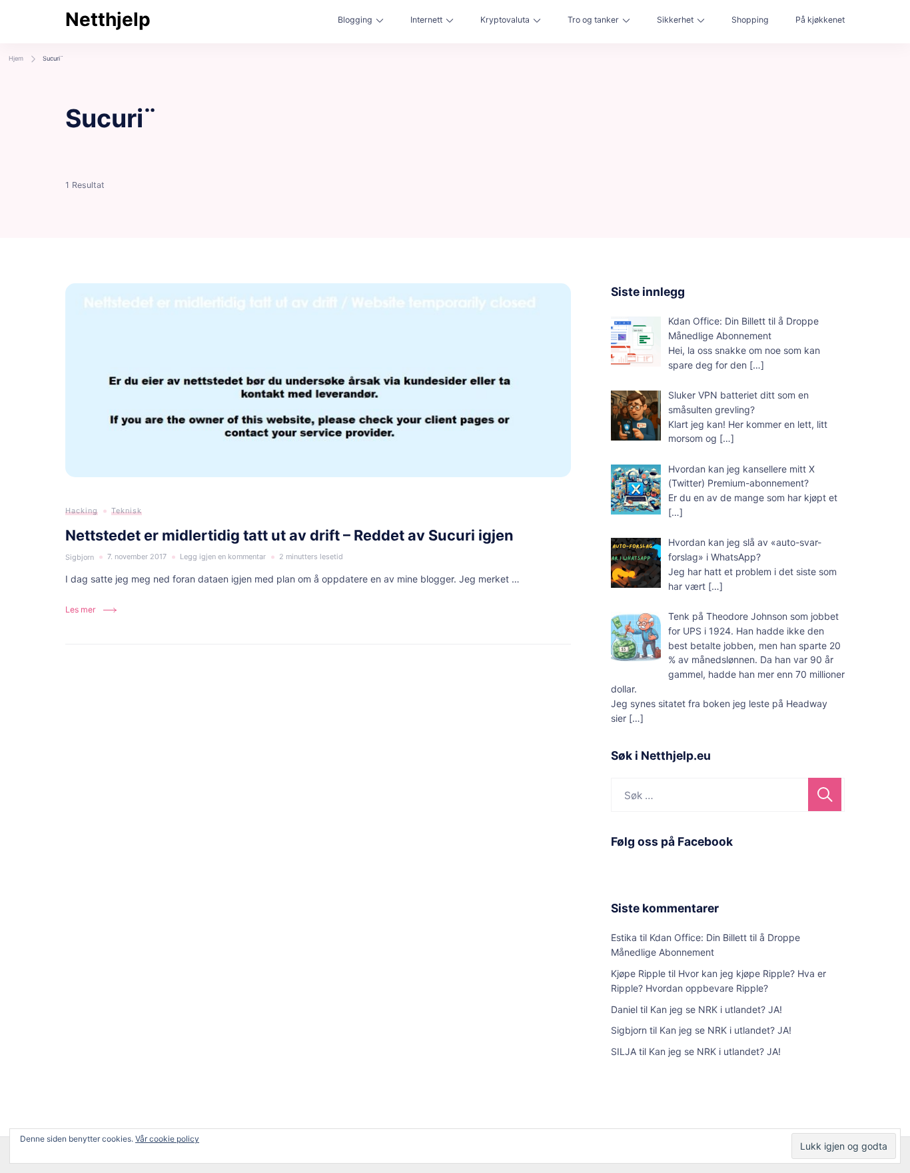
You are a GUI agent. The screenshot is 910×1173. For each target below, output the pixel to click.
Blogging (355, 20)
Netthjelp (108, 19)
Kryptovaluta (505, 20)
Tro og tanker (593, 20)
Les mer (80, 609)
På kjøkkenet (820, 20)
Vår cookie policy (167, 1139)
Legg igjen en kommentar (223, 558)
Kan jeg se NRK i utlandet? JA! (716, 1009)
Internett (426, 20)
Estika (624, 937)
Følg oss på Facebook (672, 841)
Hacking (81, 510)
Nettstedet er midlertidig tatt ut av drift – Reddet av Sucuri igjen (289, 535)
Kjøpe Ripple (638, 973)
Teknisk (126, 510)
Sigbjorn (629, 1030)
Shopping (750, 20)
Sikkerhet (675, 20)
